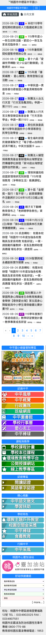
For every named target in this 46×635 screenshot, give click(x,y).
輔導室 (34, 45)
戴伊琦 (14, 67)
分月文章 (28, 14)
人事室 (15, 32)
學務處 (22, 67)
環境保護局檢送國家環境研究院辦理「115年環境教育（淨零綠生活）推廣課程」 (23, 176)
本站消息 (12, 14)
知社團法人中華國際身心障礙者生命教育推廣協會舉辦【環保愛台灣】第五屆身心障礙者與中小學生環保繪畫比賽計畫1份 (22, 300)
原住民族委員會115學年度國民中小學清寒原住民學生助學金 (23, 128)
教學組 (14, 215)
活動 (22, 37)
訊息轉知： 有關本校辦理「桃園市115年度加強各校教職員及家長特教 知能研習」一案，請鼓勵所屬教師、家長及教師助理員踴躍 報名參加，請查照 (23, 241)
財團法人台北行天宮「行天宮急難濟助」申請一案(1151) (23, 102)
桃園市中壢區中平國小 (17, 8)
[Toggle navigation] (36, 8)
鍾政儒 (5, 32)
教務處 (20, 80)
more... (38, 602)
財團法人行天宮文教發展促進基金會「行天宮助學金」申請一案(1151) (23, 115)
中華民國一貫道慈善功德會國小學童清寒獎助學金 (23, 89)
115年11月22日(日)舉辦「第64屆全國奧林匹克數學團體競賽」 (22, 224)
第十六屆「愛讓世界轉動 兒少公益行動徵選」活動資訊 (23, 63)
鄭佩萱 (30, 54)
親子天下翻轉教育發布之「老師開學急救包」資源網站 (22, 210)
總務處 (40, 54)
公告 (22, 23)
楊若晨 (24, 45)
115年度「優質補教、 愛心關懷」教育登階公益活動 (22, 76)
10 (23, 335)
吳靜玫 (36, 249)
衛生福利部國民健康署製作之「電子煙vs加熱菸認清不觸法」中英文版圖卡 (23, 142)
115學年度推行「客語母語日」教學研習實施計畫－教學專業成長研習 (22, 318)
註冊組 (11, 80)
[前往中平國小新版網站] (23, 367)
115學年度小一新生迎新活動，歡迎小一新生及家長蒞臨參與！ (22, 40)
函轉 (21, 72)
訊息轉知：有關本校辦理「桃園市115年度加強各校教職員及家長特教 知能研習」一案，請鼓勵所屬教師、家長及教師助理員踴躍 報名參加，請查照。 (22, 275)
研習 (22, 314)
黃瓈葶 (38, 146)
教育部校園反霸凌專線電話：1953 (22, 630)
